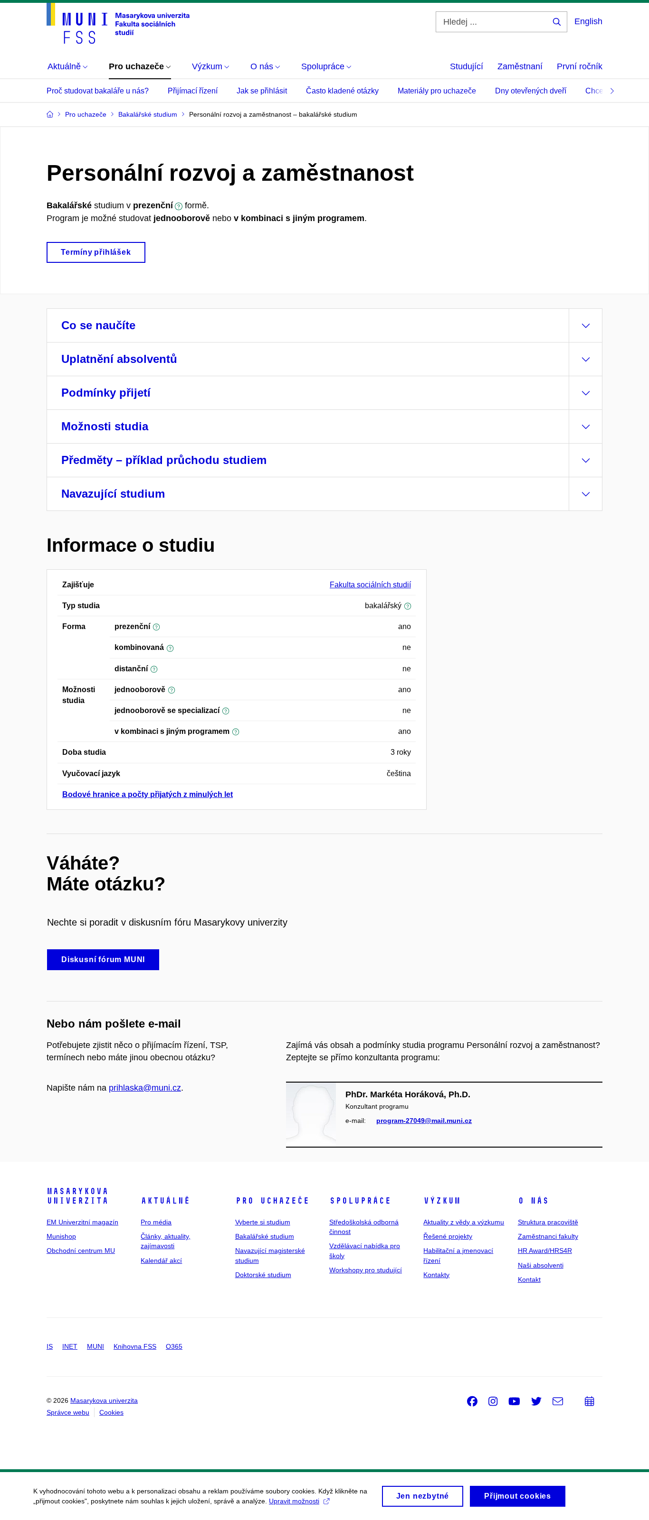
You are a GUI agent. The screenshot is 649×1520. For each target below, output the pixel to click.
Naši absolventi (540, 1265)
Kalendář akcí (161, 1260)
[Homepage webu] (118, 23)
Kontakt (529, 1279)
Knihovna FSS (135, 1346)
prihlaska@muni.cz (145, 1088)
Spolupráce (360, 1201)
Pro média (156, 1222)
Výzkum (441, 1201)
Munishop (61, 1236)
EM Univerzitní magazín (82, 1222)
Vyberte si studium (262, 1222)
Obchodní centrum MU (81, 1250)
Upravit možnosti (294, 1501)
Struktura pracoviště (548, 1222)
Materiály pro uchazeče (437, 91)
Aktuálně (165, 1201)
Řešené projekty (447, 1236)
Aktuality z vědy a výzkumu (463, 1222)
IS (50, 1346)
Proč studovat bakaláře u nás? (98, 91)
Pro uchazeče (272, 1201)
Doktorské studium (263, 1275)
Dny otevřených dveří (530, 91)
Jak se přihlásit (262, 91)
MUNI (95, 1346)
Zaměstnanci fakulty (548, 1236)
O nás (533, 1201)
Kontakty (436, 1275)
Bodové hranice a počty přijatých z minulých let (147, 794)
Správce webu (68, 1412)
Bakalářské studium (264, 1236)
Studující (466, 66)
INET (69, 1346)
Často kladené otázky (342, 91)
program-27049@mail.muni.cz (424, 1120)
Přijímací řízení (193, 91)
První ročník (579, 66)
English (588, 21)
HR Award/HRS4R (545, 1250)
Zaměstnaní (520, 66)
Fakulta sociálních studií (370, 585)
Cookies (111, 1412)
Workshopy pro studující (365, 1270)
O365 (174, 1346)
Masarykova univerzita (77, 1196)
